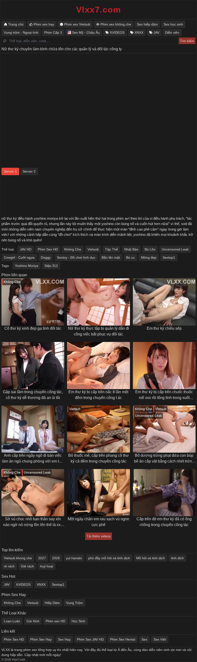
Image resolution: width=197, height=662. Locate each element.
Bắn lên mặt (111, 257)
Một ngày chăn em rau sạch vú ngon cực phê (98, 522)
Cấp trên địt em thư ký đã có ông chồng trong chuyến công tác (164, 522)
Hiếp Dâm (52, 603)
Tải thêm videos (98, 536)
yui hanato (74, 558)
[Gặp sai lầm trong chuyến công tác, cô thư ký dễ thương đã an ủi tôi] (32, 365)
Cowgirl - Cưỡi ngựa (19, 257)
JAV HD (25, 249)
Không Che (72, 249)
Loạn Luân (12, 621)
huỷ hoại (46, 566)
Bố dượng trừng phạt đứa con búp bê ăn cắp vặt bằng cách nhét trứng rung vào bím (164, 458)
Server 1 (10, 171)
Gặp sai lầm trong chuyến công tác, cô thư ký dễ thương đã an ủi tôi (33, 395)
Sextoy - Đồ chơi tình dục (76, 257)
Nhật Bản (131, 249)
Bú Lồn (150, 249)
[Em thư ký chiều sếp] (164, 302)
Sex (144, 639)
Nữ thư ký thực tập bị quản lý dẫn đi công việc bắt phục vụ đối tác (98, 331)
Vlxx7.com (98, 9)
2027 (42, 558)
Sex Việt (160, 639)
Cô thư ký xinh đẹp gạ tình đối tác (32, 328)
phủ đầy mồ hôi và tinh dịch (109, 558)
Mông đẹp (148, 257)
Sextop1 (169, 257)
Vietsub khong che (18, 558)
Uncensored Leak (175, 249)
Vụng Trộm (74, 603)
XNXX (41, 584)
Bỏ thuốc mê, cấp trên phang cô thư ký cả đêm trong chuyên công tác (98, 458)
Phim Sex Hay (41, 639)
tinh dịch (177, 558)
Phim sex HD (55, 621)
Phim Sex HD (48, 249)
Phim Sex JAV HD (90, 639)
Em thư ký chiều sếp (164, 328)
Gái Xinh (32, 621)
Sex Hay (64, 639)
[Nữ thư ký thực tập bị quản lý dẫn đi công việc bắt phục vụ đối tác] (98, 302)
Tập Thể (111, 249)
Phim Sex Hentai (122, 639)
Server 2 (29, 171)
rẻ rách (9, 566)
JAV (7, 584)
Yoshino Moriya (26, 266)
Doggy (46, 257)
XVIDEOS (23, 584)
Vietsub (93, 249)
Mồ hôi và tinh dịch (150, 558)
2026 (56, 558)
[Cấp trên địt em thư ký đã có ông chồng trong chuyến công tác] (164, 492)
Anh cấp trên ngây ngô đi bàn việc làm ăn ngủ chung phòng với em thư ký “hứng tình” (33, 458)
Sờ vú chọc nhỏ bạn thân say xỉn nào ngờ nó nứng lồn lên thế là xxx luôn (32, 522)
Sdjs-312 (51, 266)
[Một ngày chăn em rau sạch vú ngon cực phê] (98, 492)
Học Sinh (78, 621)
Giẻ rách (27, 566)
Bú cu (130, 257)
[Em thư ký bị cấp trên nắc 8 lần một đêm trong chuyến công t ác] (98, 365)
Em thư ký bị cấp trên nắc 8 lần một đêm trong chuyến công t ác (98, 395)
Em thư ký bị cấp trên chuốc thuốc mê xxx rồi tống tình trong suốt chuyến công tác (164, 395)
